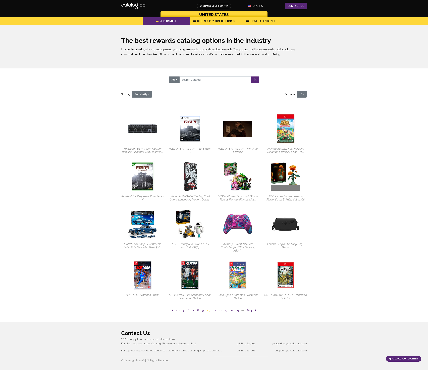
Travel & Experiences (263, 21)
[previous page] (172, 310)
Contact (295, 6)
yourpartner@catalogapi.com (289, 343)
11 (215, 310)
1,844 (248, 310)
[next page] (256, 310)
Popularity (141, 94)
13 (226, 310)
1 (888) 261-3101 (246, 343)
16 (300, 94)
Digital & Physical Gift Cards (216, 21)
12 (220, 310)
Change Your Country (215, 6)
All (173, 79)
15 (238, 310)
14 (232, 310)
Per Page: (290, 94)
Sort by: (126, 94)
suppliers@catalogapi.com (291, 350)
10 (208, 310)
